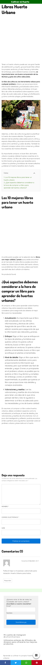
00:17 (37, 561)
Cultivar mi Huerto (20, 2)
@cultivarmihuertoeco (12, 637)
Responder (7, 580)
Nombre (5, 506)
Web (3, 528)
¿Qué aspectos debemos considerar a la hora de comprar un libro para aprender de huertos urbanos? (19, 185)
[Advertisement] (21, 39)
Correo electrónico (10, 517)
